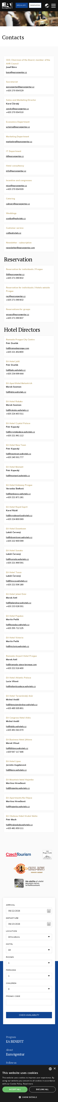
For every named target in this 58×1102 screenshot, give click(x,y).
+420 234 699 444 (15, 373)
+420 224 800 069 (15, 519)
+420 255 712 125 (15, 628)
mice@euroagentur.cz (16, 185)
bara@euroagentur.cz (16, 72)
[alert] (29, 1083)
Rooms (10, 957)
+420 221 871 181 (15, 497)
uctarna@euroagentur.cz (18, 127)
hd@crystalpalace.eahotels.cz (20, 432)
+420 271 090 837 (15, 318)
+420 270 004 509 (15, 189)
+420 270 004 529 (15, 90)
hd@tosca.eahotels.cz (16, 581)
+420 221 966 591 (15, 562)
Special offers (22, 5)
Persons (11, 970)
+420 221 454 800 (15, 352)
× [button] (54, 1068)
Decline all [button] (42, 1089)
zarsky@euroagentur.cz (17, 108)
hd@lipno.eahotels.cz (16, 770)
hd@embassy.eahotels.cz (18, 494)
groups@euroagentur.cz (17, 314)
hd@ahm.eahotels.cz (16, 392)
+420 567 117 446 (15, 752)
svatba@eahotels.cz (16, 218)
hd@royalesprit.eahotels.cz (19, 515)
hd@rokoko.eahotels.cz (17, 410)
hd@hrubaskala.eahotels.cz (19, 824)
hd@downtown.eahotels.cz (19, 537)
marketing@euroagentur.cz (19, 141)
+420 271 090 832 (15, 278)
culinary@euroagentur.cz (18, 204)
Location (11, 931)
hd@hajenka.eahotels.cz (18, 788)
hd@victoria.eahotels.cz (17, 646)
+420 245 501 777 (15, 457)
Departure (12, 918)
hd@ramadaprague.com (17, 348)
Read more (28, 1083)
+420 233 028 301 (15, 606)
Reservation (35, 5)
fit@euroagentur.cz (15, 274)
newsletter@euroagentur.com (20, 247)
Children (11, 983)
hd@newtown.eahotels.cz (18, 453)
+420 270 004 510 (15, 112)
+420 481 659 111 (15, 828)
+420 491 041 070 (15, 730)
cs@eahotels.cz (13, 233)
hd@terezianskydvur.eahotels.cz (21, 704)
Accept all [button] (15, 1089)
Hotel (9, 944)
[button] (29, 1097)
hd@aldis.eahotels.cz (16, 726)
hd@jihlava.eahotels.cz (17, 748)
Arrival (10, 905)
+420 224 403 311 (15, 413)
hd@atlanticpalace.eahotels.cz (21, 686)
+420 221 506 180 (15, 584)
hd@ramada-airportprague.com (21, 664)
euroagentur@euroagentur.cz (20, 87)
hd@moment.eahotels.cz (18, 475)
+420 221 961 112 (15, 435)
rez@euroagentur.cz (16, 296)
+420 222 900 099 (15, 541)
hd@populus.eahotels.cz (17, 624)
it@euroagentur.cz (15, 156)
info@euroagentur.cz (16, 171)
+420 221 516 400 (15, 668)
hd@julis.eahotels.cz (16, 370)
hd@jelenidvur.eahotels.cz (18, 603)
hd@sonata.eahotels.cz (17, 559)
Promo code (13, 996)
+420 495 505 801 (15, 708)
